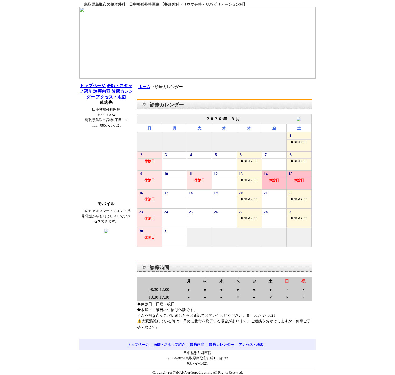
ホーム (144, 87)
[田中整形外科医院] (197, 43)
